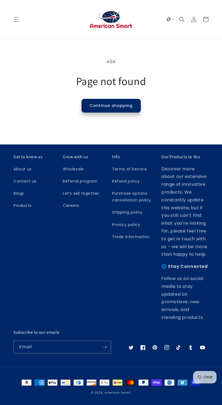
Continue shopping (111, 105)
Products (23, 205)
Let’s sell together (81, 193)
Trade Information (130, 236)
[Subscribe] (105, 347)
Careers (71, 205)
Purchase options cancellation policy (131, 197)
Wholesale (73, 169)
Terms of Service (129, 169)
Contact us (25, 181)
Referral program (80, 181)
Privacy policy (126, 224)
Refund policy (126, 181)
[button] (16, 19)
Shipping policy (127, 212)
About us (23, 169)
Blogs (19, 193)
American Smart (118, 393)
